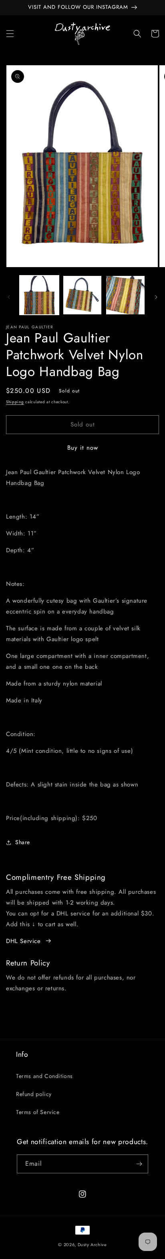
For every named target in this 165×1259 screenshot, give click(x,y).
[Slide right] (156, 297)
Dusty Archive (92, 1244)
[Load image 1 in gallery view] (39, 295)
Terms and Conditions (44, 1076)
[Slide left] (9, 297)
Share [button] (22, 842)
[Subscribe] (139, 1163)
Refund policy (34, 1094)
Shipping (15, 402)
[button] (10, 33)
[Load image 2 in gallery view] (82, 295)
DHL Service (23, 941)
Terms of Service (38, 1112)
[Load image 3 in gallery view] (125, 295)
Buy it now (82, 447)
